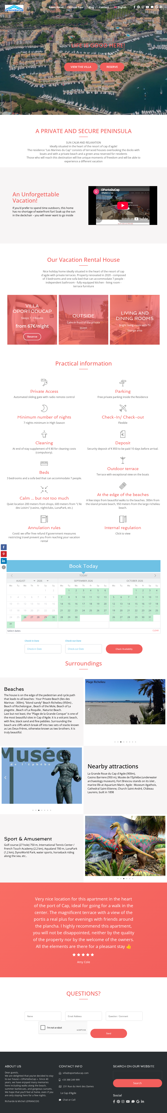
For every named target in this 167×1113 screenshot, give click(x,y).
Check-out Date (73, 641)
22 (69, 611)
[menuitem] (120, 7)
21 (61, 611)
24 (83, 611)
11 (90, 598)
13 (105, 598)
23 (76, 611)
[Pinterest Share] (4, 554)
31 (10, 625)
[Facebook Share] (4, 547)
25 (90, 611)
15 (69, 605)
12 (98, 598)
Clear (156, 630)
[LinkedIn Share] (4, 561)
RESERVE (112, 67)
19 (98, 605)
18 (90, 605)
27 (105, 611)
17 (83, 605)
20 (105, 605)
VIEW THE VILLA (81, 67)
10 (83, 598)
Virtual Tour (76, 7)
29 (45, 618)
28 (61, 618)
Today (83, 575)
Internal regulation (123, 527)
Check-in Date (32, 641)
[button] (89, 709)
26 (98, 611)
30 (53, 618)
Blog (91, 7)
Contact (104, 7)
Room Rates (56, 7)
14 (61, 605)
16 (76, 605)
